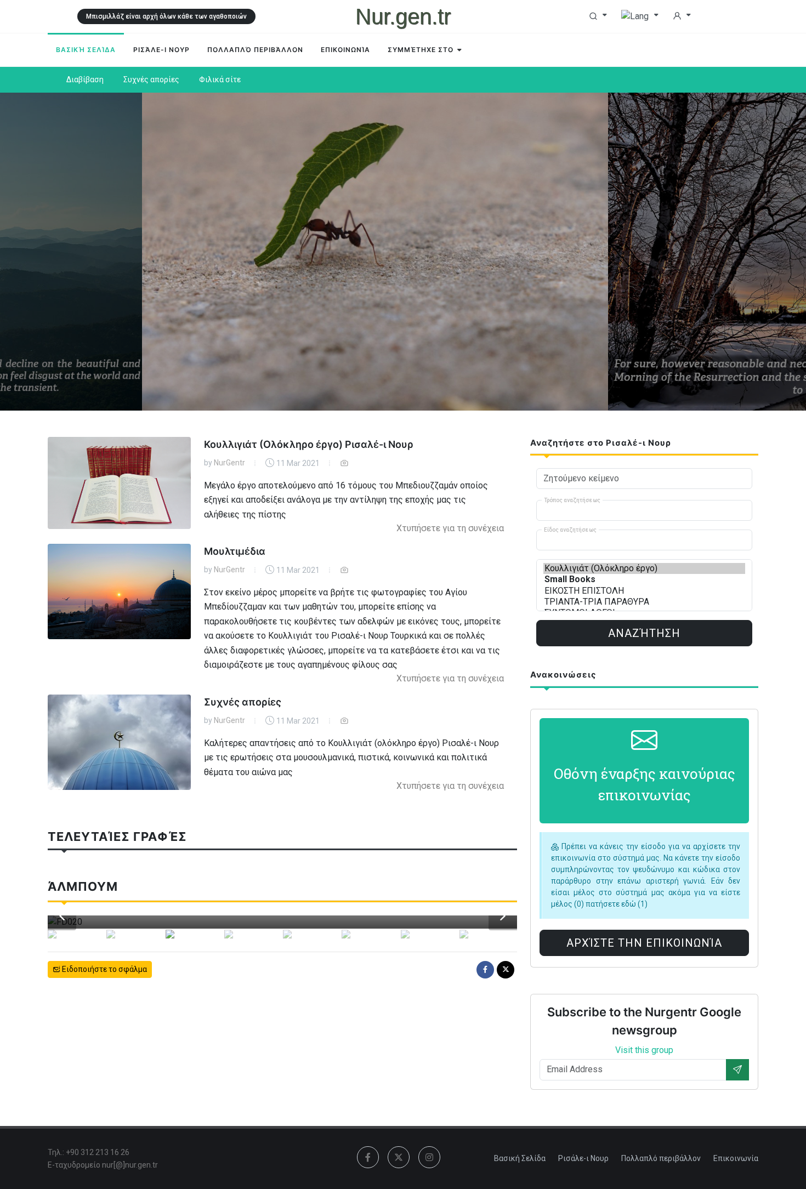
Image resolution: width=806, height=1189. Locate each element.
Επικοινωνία (735, 1158)
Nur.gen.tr (403, 16)
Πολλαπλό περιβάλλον (661, 1158)
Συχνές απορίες (242, 702)
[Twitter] (505, 969)
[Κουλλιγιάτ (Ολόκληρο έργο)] (644, 568)
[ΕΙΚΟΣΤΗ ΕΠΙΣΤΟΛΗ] (644, 590)
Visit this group (644, 1050)
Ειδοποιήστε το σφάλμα (103, 969)
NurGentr (229, 462)
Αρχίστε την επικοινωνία (644, 942)
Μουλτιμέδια (234, 551)
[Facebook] (485, 969)
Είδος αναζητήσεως (570, 530)
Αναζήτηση (644, 633)
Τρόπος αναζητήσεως (572, 500)
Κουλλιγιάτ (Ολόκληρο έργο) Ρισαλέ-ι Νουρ (308, 444)
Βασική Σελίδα (520, 1158)
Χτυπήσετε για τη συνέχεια (450, 528)
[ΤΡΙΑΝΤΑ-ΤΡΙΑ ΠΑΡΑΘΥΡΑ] (644, 601)
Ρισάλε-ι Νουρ (583, 1158)
